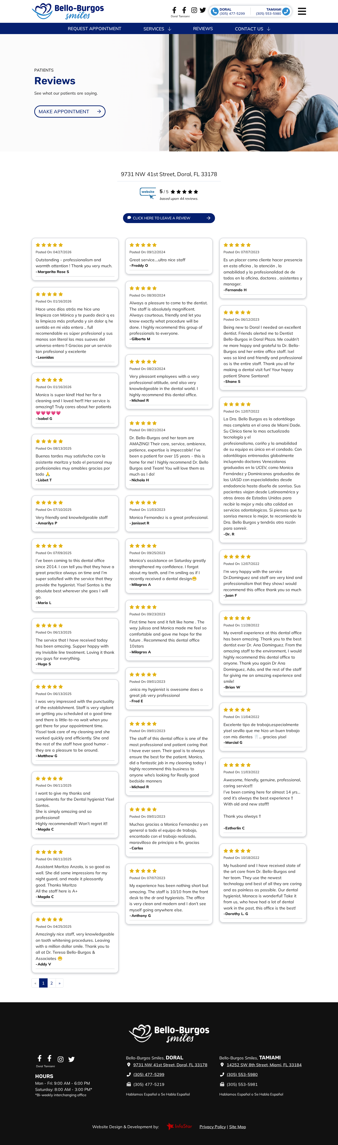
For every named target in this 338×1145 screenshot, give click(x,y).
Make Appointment (64, 111)
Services (153, 29)
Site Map (237, 1126)
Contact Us (249, 29)
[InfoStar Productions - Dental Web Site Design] (179, 1125)
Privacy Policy (213, 1126)
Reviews (203, 28)
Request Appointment (94, 28)
